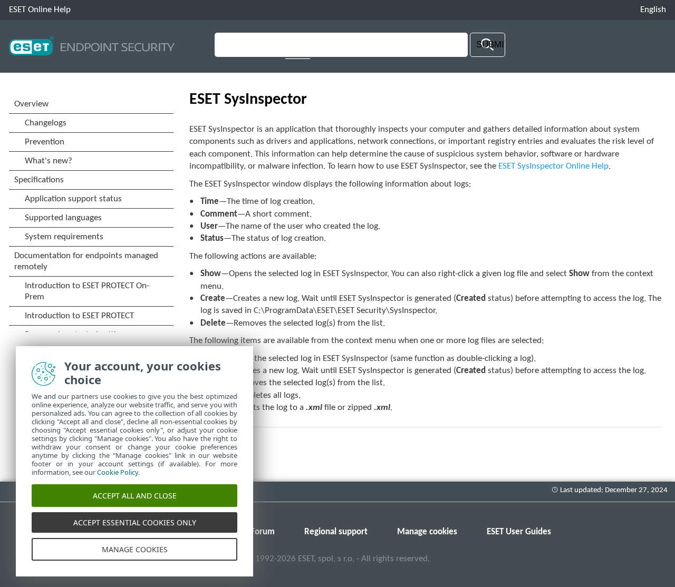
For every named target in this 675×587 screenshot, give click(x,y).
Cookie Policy (117, 472)
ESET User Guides (519, 531)
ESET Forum (253, 531)
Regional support (336, 531)
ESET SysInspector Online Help (553, 166)
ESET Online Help (40, 9)
